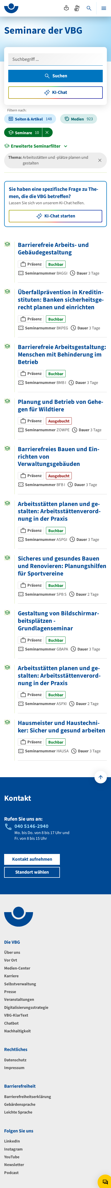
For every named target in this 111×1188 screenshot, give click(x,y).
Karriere (11, 976)
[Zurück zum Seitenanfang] (100, 777)
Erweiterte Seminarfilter (35, 146)
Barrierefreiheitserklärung (27, 1097)
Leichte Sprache (18, 1112)
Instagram (13, 1149)
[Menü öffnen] (104, 8)
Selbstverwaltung (20, 984)
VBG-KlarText (16, 1015)
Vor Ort (10, 960)
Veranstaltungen (19, 999)
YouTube (11, 1157)
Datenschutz (15, 1060)
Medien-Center (17, 968)
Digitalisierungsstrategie (26, 1007)
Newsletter (14, 1165)
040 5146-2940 (31, 826)
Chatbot (11, 1023)
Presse (10, 992)
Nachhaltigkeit (17, 1031)
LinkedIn (12, 1141)
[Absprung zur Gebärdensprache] (77, 8)
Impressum (14, 1068)
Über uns (12, 952)
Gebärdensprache (19, 1104)
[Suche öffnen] (89, 8)
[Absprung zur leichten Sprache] (66, 8)
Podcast (11, 1173)
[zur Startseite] (11, 8)
